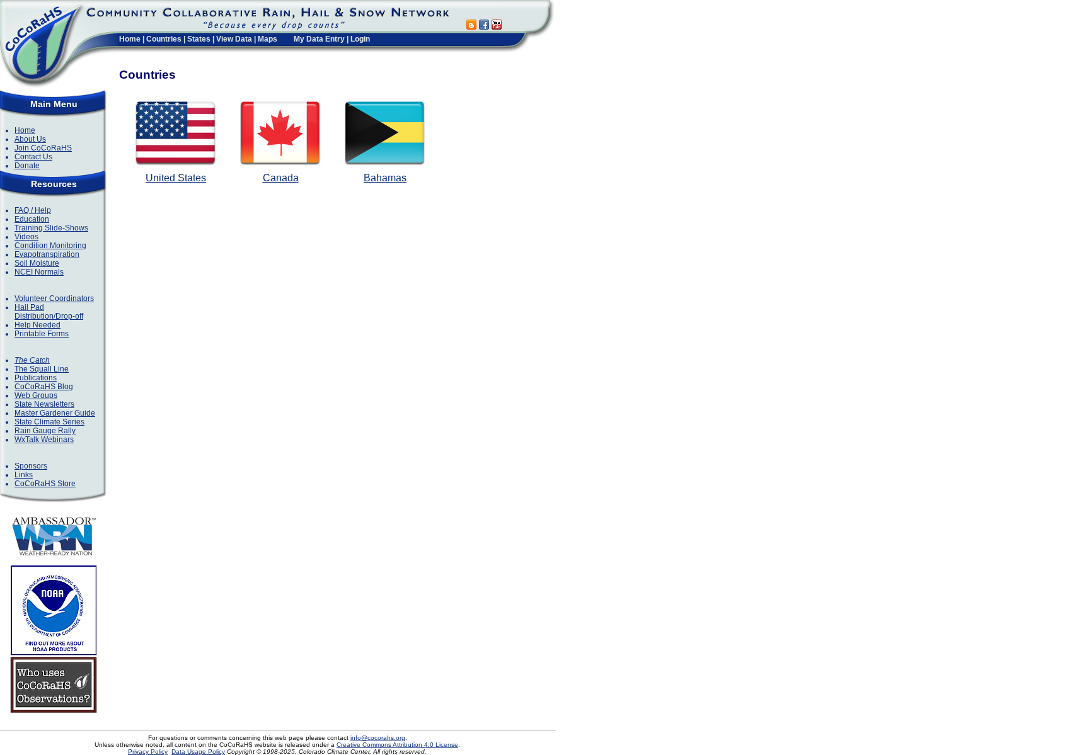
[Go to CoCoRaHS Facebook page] (484, 26)
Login (360, 39)
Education (31, 219)
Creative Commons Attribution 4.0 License (397, 744)
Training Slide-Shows (51, 228)
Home (130, 39)
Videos (26, 236)
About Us (30, 139)
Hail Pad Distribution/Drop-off (48, 312)
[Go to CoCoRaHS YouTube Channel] (497, 26)
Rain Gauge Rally (45, 430)
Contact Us (33, 156)
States (198, 39)
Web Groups (35, 395)
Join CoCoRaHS (43, 148)
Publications (35, 377)
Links (23, 474)
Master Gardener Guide (54, 413)
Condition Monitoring (50, 245)
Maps (267, 39)
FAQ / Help (32, 210)
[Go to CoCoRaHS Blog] (471, 26)
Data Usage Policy (198, 751)
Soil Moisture (36, 263)
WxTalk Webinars (44, 439)
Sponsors (30, 466)
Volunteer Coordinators (54, 298)
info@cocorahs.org (377, 737)
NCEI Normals (39, 272)
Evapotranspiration (46, 254)
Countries (164, 39)
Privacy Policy (148, 751)
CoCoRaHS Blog (43, 386)
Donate (27, 165)
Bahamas (385, 178)
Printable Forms (41, 333)
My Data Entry (319, 39)
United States (176, 178)
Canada (281, 178)
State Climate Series (49, 421)
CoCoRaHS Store (45, 483)
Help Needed (37, 325)
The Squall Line (41, 369)
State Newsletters (44, 404)
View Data (234, 39)
